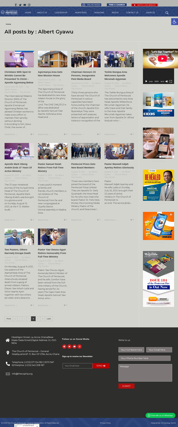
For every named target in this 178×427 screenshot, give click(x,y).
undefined (28, 425)
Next (42, 318)
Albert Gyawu (11, 89)
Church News (11, 92)
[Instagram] (79, 346)
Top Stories (25, 92)
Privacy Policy (105, 423)
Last (49, 319)
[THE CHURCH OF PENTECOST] (12, 12)
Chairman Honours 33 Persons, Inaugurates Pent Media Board (83, 75)
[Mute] (166, 81)
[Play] (146, 81)
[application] (158, 66)
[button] (174, 21)
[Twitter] (69, 346)
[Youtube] (74, 346)
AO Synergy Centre (168, 423)
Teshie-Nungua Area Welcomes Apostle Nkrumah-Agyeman (116, 75)
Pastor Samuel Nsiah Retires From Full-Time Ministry (50, 167)
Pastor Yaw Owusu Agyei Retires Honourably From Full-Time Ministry (52, 253)
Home (8, 24)
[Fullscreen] (171, 81)
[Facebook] (64, 346)
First (9, 319)
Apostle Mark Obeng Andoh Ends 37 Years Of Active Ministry (18, 167)
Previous (15, 318)
